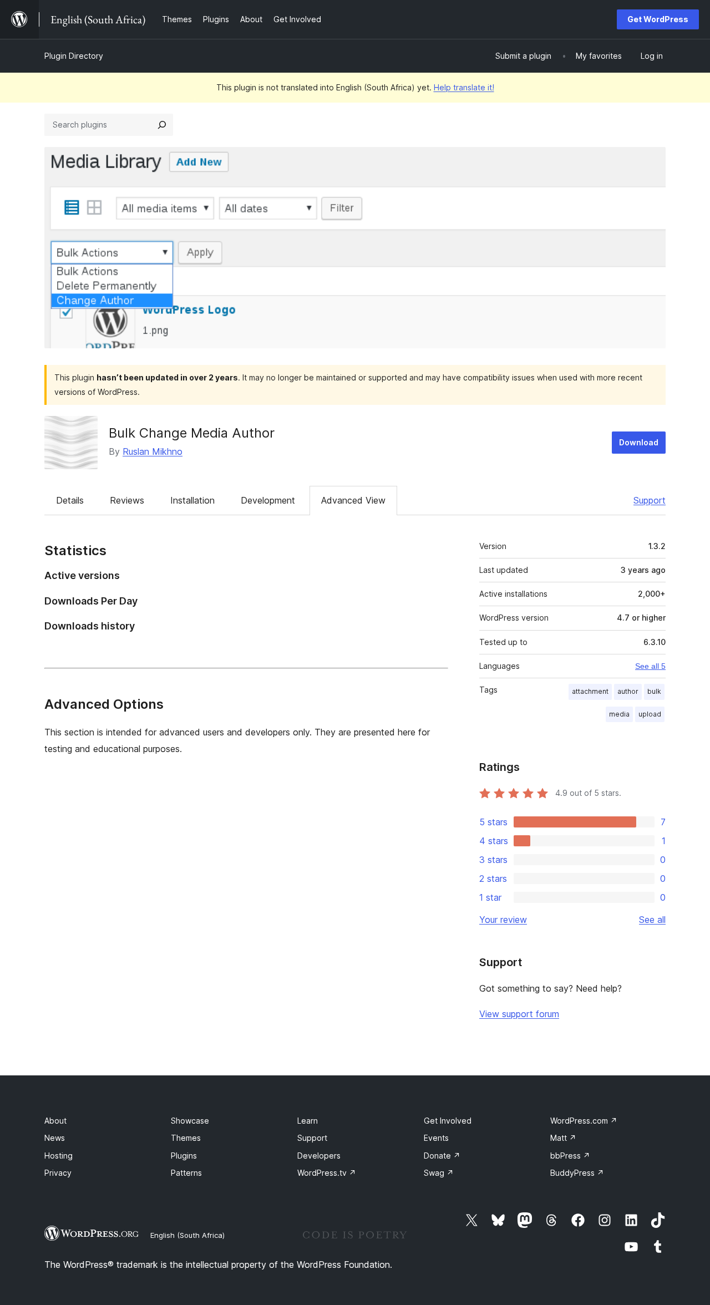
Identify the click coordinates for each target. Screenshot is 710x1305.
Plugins (184, 1155)
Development (268, 500)
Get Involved (447, 1120)
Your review (503, 919)
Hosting (58, 1155)
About (55, 1120)
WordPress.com (583, 1120)
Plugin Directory (73, 55)
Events (436, 1137)
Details (70, 500)
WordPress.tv (326, 1172)
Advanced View (353, 500)
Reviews (127, 500)
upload (649, 714)
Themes (186, 1137)
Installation (192, 500)
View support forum (519, 1013)
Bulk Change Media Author (192, 433)
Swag (439, 1172)
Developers (319, 1155)
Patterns (186, 1172)
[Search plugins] (162, 125)
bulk (654, 691)
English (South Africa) (187, 1235)
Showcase (190, 1120)
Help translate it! (464, 87)
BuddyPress (577, 1172)
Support (649, 500)
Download (638, 442)
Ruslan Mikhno (152, 451)
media (619, 714)
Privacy (58, 1172)
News (54, 1137)
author (627, 691)
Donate (442, 1155)
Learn (307, 1120)
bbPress (570, 1155)
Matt (563, 1137)
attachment (590, 691)
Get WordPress (657, 19)
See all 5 (650, 666)
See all (652, 919)
